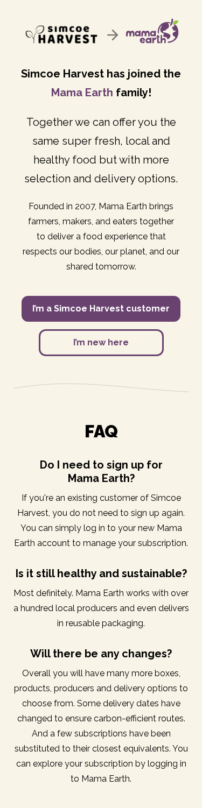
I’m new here (101, 342)
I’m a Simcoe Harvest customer (101, 308)
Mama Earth (82, 92)
